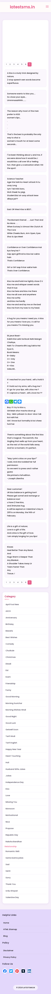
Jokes (8, 775)
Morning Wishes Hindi (16, 709)
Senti (8, 871)
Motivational (12, 815)
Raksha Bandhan (14, 841)
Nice (8, 821)
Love (8, 795)
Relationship (11, 846)
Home (6, 922)
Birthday (10, 624)
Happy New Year (13, 749)
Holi (7, 762)
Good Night (11, 716)
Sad (7, 864)
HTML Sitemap (10, 929)
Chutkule (10, 650)
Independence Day (15, 782)
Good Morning (12, 696)
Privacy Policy (9, 957)
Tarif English (11, 742)
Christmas (11, 657)
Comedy (10, 644)
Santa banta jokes (14, 858)
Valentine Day (12, 897)
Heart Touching (13, 756)
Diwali (8, 663)
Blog (5, 936)
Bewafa (9, 630)
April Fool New (12, 604)
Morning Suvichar (14, 703)
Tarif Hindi (10, 736)
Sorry (8, 877)
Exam (8, 677)
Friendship (10, 683)
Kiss (7, 789)
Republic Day (12, 835)
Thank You (11, 884)
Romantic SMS (12, 851)
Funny (8, 690)
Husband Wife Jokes (15, 769)
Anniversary (11, 617)
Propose (10, 828)
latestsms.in (22, 7)
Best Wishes (11, 637)
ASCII (8, 611)
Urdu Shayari (12, 890)
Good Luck (11, 723)
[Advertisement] (25, 38)
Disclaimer (8, 950)
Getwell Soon (12, 729)
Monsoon (10, 808)
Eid (7, 670)
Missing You (11, 802)
